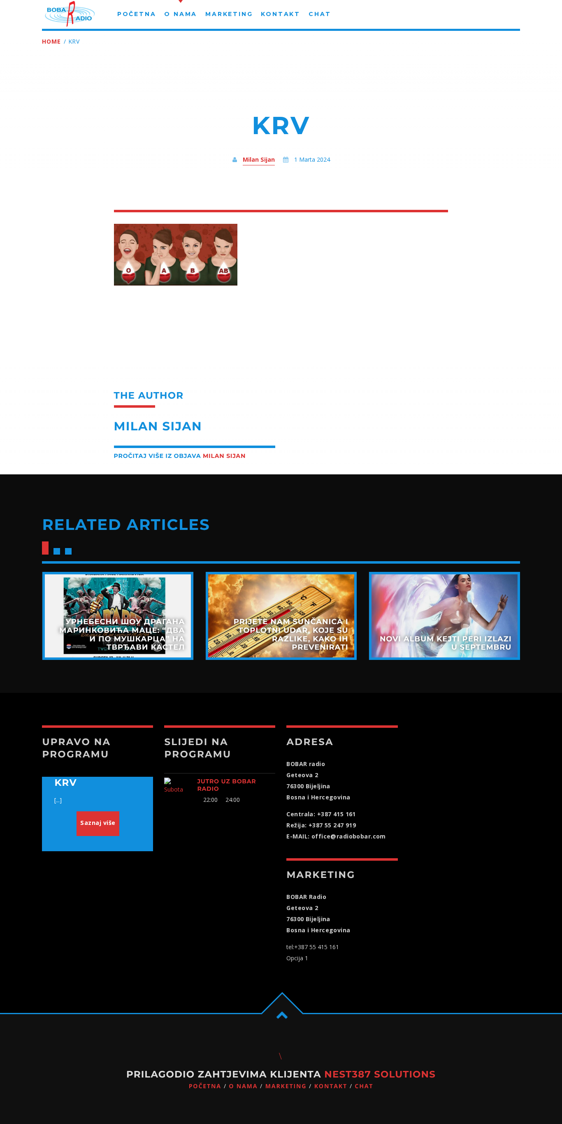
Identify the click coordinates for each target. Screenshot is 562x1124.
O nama (243, 1086)
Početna (205, 1086)
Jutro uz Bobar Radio (226, 785)
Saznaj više (98, 823)
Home (51, 41)
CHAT (364, 1086)
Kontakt (330, 1086)
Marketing (286, 1086)
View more (117, 616)
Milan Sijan (259, 159)
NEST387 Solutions (380, 1074)
